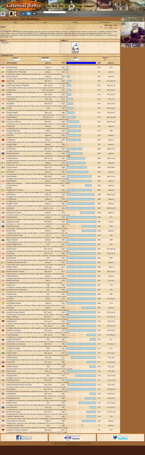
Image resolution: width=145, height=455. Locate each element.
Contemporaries (105, 22)
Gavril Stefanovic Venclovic (15, 421)
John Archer (10, 172)
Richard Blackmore (13, 398)
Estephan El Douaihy (13, 330)
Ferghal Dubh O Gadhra (14, 190)
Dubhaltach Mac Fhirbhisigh (16, 72)
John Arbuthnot (11, 407)
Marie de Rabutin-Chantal (15, 271)
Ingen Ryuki (10, 81)
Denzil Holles (11, 149)
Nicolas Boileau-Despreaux (16, 344)
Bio (15, 22)
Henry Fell (10, 135)
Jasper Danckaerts (12, 222)
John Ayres (10, 308)
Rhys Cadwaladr (12, 240)
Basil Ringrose (11, 181)
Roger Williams (11, 117)
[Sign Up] (11, 13)
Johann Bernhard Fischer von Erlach (19, 385)
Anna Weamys (11, 199)
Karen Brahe (10, 362)
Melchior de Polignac (13, 412)
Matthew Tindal (11, 403)
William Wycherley (12, 280)
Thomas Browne (12, 158)
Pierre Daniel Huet (12, 380)
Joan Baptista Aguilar (13, 303)
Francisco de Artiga (13, 348)
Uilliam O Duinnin (12, 163)
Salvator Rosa (11, 90)
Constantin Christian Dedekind (17, 430)
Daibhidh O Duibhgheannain (16, 262)
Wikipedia (5, 43)
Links (45, 22)
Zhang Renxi (10, 140)
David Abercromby (12, 226)
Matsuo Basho (11, 258)
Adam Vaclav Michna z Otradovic (17, 85)
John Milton (10, 103)
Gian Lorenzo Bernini (13, 122)
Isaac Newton (11, 389)
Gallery (75, 22)
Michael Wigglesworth (14, 244)
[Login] (17, 13)
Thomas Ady (10, 126)
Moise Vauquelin (12, 76)
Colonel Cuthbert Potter (14, 235)
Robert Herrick (11, 99)
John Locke (10, 326)
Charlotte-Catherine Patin (15, 416)
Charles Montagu (12, 335)
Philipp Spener (11, 321)
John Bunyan (10, 194)
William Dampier (12, 357)
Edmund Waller (11, 176)
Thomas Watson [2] (13, 131)
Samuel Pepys (11, 249)
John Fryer (10, 298)
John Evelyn (10, 253)
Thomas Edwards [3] (13, 339)
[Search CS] (67, 12)
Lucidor (8, 108)
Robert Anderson (12, 276)
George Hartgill (11, 144)
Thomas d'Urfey (11, 375)
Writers (3, 27)
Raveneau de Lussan (13, 212)
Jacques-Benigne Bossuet (15, 312)
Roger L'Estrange (12, 317)
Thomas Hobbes (12, 112)
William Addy (10, 231)
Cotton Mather (11, 394)
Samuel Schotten (12, 366)
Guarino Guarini (11, 167)
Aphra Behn (10, 208)
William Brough (11, 67)
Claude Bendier (11, 217)
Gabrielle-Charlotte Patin (15, 425)
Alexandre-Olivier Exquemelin (16, 289)
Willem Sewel (11, 371)
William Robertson (12, 153)
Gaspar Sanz (10, 285)
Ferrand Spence (12, 185)
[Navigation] (3, 13)
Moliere (8, 94)
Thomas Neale (11, 294)
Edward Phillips (11, 267)
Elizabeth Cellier (12, 203)
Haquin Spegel (11, 353)
